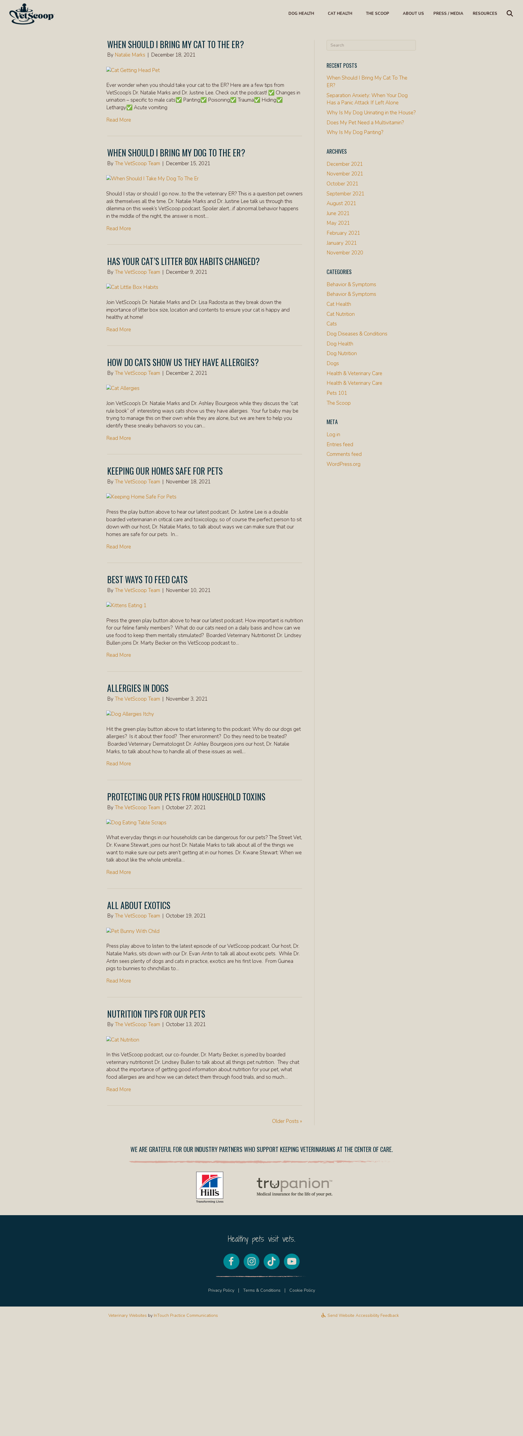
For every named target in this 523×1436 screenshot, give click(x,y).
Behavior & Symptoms (351, 284)
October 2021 (342, 183)
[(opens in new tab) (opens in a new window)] (209, 1186)
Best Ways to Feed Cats (147, 579)
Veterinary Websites (127, 1315)
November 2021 (345, 173)
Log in (333, 434)
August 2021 (341, 203)
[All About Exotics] (133, 930)
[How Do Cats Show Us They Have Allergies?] (123, 388)
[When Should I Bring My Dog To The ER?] (152, 178)
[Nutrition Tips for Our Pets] (122, 1039)
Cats (332, 323)
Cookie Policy (302, 1290)
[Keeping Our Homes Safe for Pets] (141, 496)
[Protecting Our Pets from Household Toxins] (136, 822)
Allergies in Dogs (138, 688)
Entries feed (340, 444)
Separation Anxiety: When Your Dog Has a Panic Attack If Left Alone (367, 99)
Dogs (333, 363)
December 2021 (345, 164)
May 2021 (338, 223)
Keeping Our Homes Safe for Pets (165, 471)
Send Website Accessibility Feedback (362, 1315)
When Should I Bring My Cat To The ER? (175, 44)
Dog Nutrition (342, 353)
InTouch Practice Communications (186, 1315)
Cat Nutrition (341, 314)
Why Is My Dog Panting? (355, 132)
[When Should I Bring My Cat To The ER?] (133, 70)
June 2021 (338, 213)
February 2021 (343, 233)
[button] (511, 13)
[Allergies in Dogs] (130, 713)
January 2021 (342, 243)
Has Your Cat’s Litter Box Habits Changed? (183, 261)
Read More (118, 119)
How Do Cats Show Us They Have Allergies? (183, 362)
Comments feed (344, 454)
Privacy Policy (221, 1290)
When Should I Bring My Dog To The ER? (176, 152)
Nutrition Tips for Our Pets (156, 1014)
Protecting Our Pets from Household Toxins (186, 796)
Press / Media (448, 13)
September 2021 (345, 193)
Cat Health (340, 13)
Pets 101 (337, 393)
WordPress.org (343, 464)
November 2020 (345, 252)
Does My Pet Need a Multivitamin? (365, 122)
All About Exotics (138, 905)
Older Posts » (287, 1121)
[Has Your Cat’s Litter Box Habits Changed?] (132, 287)
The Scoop (377, 13)
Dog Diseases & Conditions (357, 333)
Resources (485, 13)
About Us (413, 13)
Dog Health (301, 13)
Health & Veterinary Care (354, 373)
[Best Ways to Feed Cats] (126, 605)
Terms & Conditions (262, 1290)
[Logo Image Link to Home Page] (31, 13)
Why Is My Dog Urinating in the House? (371, 112)
